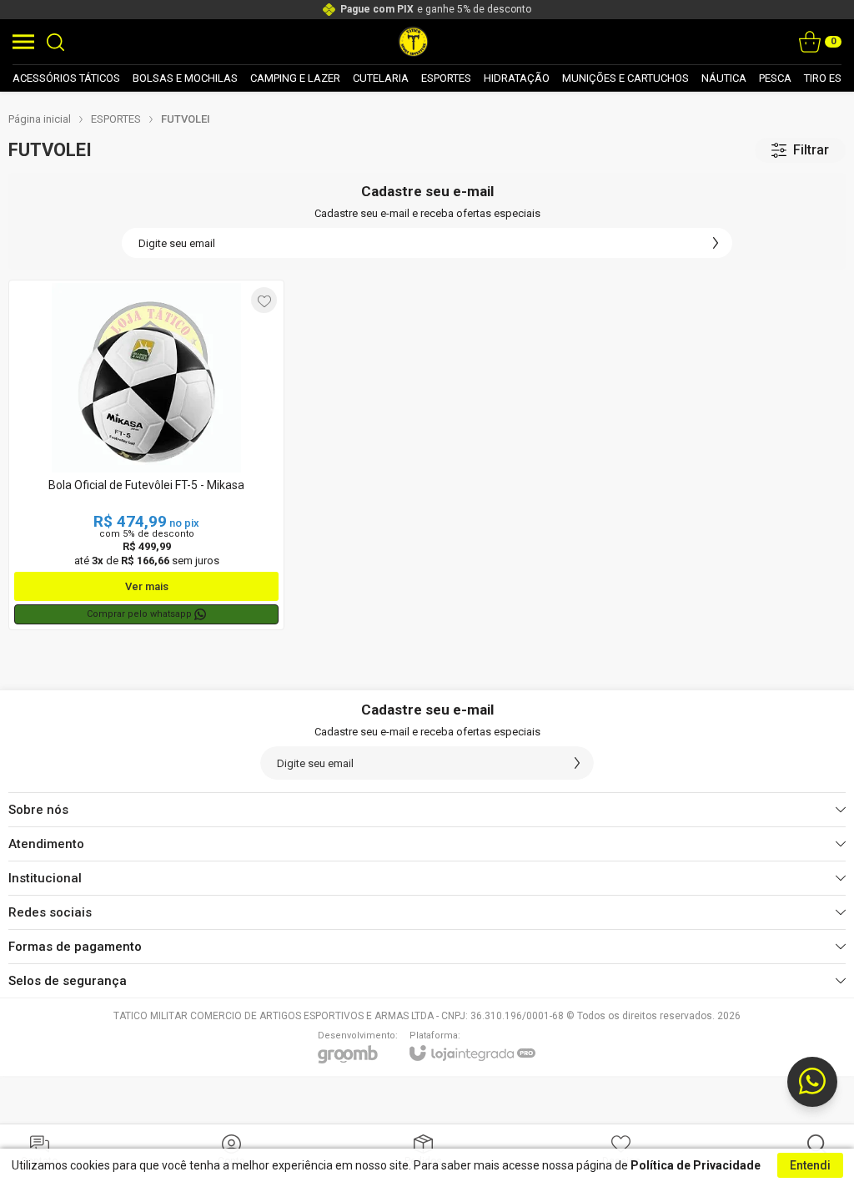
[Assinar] (715, 243)
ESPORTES (116, 119)
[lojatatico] (413, 42)
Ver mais (146, 586)
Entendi (810, 1165)
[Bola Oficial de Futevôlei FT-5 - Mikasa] (146, 454)
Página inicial (39, 119)
